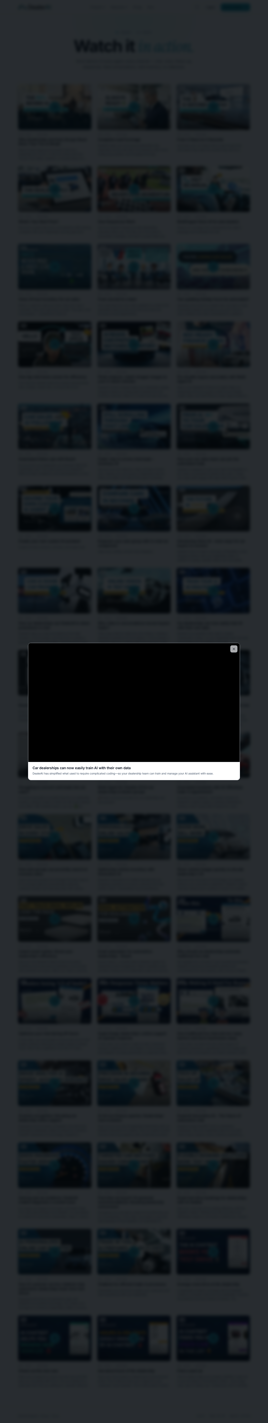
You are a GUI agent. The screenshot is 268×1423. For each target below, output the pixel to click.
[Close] (233, 648)
